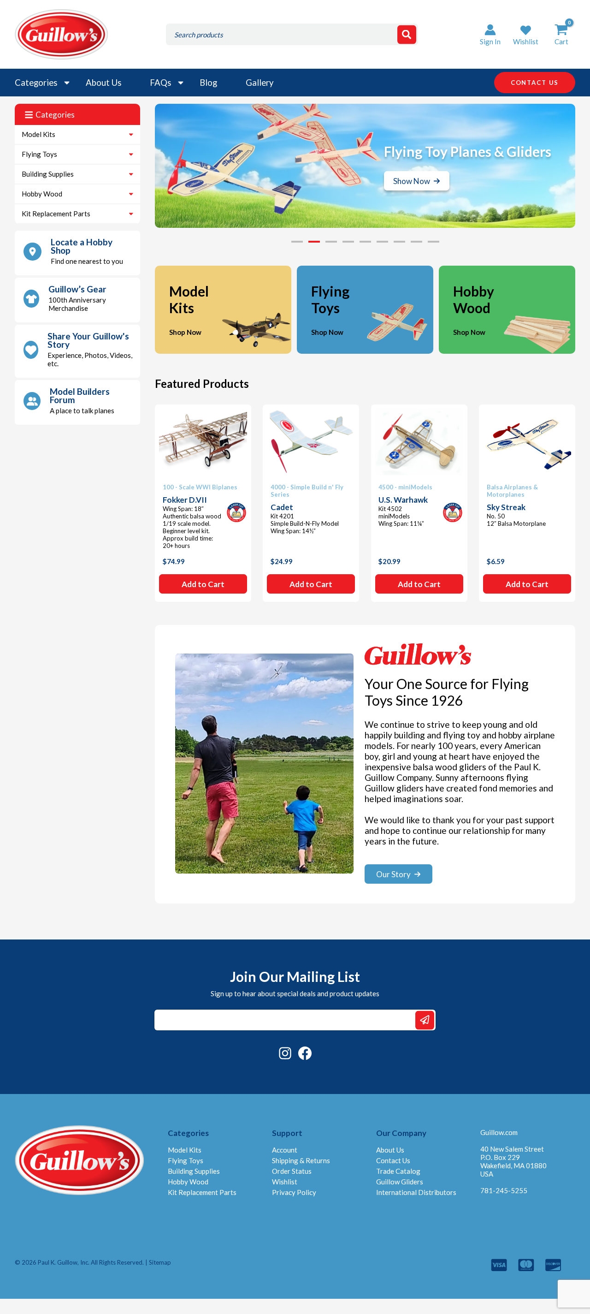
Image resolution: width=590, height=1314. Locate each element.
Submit (424, 1020)
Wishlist (284, 1181)
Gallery (260, 82)
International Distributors (416, 1192)
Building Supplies (48, 174)
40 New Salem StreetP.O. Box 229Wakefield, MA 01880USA (513, 1161)
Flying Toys (39, 154)
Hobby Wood (42, 194)
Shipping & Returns (301, 1160)
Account (284, 1150)
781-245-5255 (503, 1190)
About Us (103, 82)
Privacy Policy (294, 1192)
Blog (208, 82)
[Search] (406, 34)
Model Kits (38, 134)
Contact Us (393, 1160)
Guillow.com (499, 1132)
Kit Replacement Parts (56, 213)
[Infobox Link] (77, 253)
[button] (525, 34)
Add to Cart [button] (203, 584)
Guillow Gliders (399, 1181)
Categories (36, 82)
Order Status (292, 1171)
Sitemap (160, 1262)
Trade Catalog (398, 1171)
